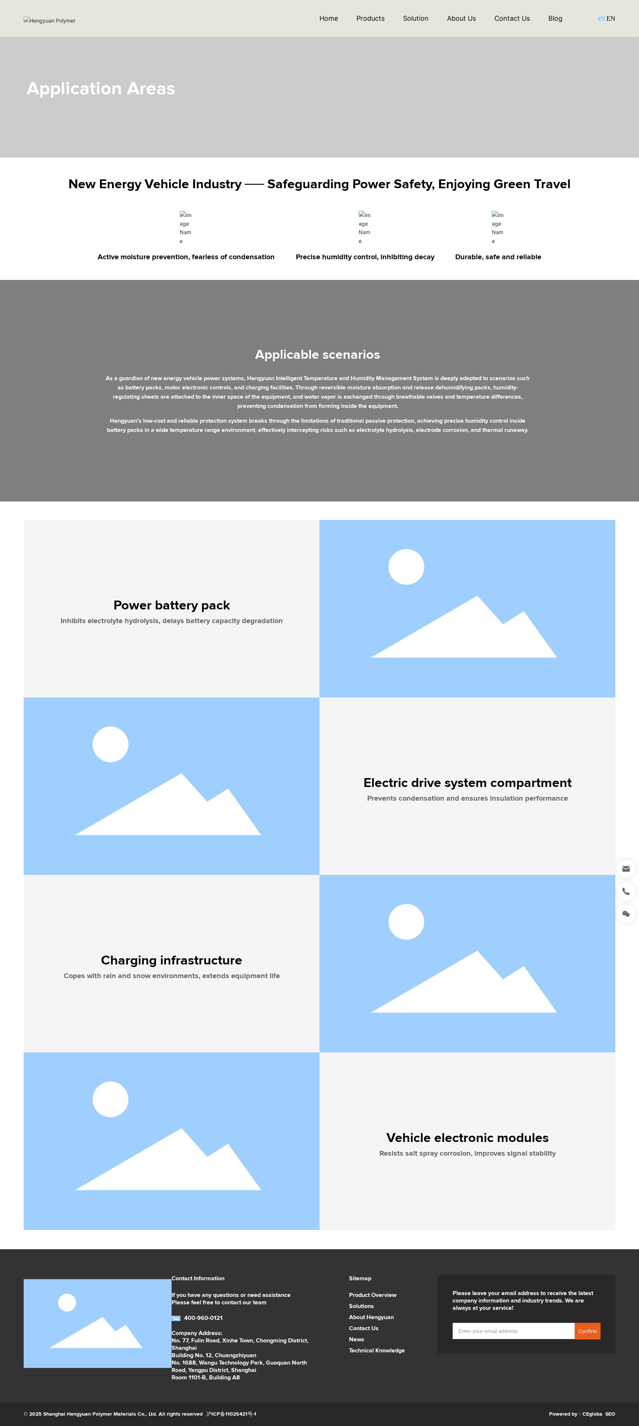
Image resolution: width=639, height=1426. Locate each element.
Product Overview (372, 1295)
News (356, 1339)
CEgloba (592, 1414)
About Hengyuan (371, 1317)
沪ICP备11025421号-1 (231, 1414)
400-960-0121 (203, 1318)
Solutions (361, 1306)
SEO (610, 1414)
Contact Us (364, 1328)
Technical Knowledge (377, 1350)
